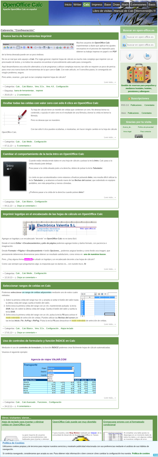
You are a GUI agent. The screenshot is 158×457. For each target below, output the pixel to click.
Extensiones (138, 4)
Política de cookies (141, 453)
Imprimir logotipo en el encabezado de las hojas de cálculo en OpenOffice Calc (53, 214)
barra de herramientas (24, 91)
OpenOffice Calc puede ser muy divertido (74, 421)
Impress (97, 4)
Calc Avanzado (28, 402)
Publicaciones (136, 105)
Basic (152, 4)
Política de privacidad (145, 127)
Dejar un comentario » (27, 206)
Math (125, 4)
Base (107, 4)
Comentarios (149, 105)
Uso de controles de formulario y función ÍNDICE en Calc (39, 340)
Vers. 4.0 (50, 86)
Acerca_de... (127, 127)
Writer (77, 4)
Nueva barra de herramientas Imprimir (27, 36)
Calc (86, 4)
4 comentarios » (24, 406)
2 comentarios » (24, 95)
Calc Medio (27, 142)
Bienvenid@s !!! (146, 10)
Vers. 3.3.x (39, 86)
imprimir (39, 91)
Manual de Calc (124, 10)
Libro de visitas (102, 10)
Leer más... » (110, 82)
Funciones (42, 402)
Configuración (62, 86)
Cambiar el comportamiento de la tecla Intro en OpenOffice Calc (43, 154)
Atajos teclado (67, 328)
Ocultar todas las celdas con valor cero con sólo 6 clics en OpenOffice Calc (50, 103)
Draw (116, 4)
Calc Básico (27, 86)
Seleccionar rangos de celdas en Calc (27, 285)
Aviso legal (127, 131)
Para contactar (145, 131)
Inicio (68, 4)
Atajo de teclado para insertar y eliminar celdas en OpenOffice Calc (23, 423)
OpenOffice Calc (23, 5)
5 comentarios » (24, 146)
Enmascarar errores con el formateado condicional (123, 423)
